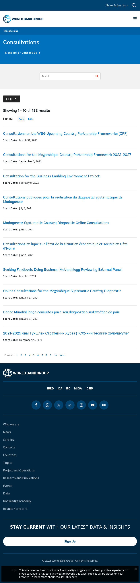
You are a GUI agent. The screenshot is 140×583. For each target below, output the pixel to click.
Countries (10, 455)
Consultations (10, 31)
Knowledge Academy (17, 501)
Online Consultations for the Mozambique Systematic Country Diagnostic (62, 291)
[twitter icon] (58, 405)
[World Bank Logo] (23, 19)
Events (7, 486)
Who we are (11, 424)
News (7, 432)
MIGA (78, 388)
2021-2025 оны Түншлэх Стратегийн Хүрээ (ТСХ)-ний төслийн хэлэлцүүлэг (66, 333)
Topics (7, 463)
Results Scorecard (15, 509)
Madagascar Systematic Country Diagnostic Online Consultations (56, 223)
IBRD (50, 388)
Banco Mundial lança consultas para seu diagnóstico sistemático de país (61, 312)
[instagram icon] (81, 405)
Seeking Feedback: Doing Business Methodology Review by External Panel (62, 270)
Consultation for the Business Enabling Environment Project (51, 176)
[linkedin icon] (70, 405)
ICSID (89, 388)
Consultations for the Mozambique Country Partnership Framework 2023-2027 (67, 155)
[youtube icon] (92, 405)
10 (56, 355)
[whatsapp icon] (47, 405)
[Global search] (134, 5)
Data (6, 493)
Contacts (9, 447)
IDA (59, 388)
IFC (68, 388)
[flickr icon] (103, 405)
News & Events (116, 5)
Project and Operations (19, 470)
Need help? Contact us (21, 52)
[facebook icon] (36, 405)
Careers (8, 440)
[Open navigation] (135, 19)
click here (71, 577)
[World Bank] (26, 373)
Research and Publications (21, 478)
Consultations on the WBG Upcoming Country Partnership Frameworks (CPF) (65, 134)
